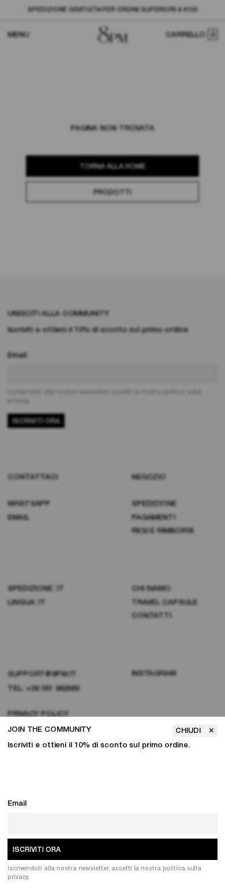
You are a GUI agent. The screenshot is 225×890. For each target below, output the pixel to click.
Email (17, 803)
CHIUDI (189, 731)
